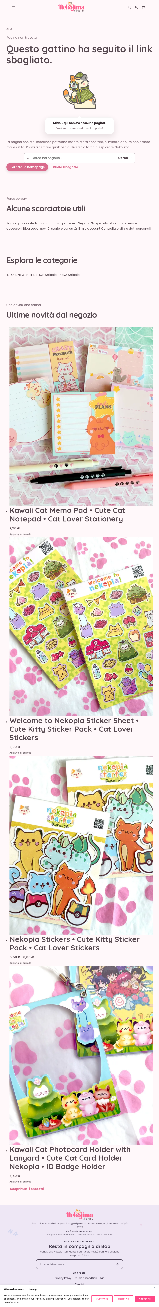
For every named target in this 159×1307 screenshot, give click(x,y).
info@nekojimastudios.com (79, 1231)
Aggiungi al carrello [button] (20, 752)
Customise (102, 1298)
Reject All (123, 1298)
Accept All (145, 1298)
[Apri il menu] (13, 7)
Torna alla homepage (27, 167)
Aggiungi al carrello (20, 534)
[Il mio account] (136, 7)
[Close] (156, 1287)
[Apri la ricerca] (129, 7)
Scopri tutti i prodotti (27, 1189)
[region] (79, 1296)
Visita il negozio (65, 167)
